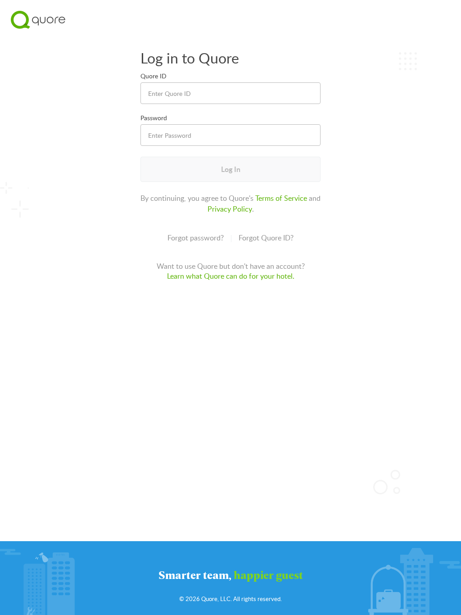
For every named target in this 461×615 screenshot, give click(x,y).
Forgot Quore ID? (266, 238)
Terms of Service (281, 198)
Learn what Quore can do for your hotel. (230, 276)
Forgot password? (195, 238)
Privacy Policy (230, 209)
